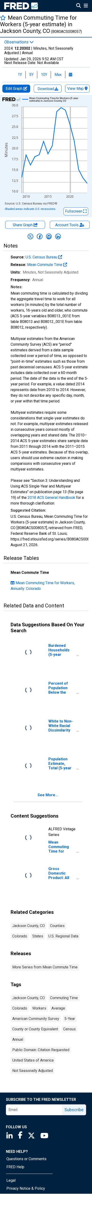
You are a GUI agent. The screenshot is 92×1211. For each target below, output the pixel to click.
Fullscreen (74, 211)
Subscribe (74, 1109)
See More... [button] (48, 795)
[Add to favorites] (3, 17)
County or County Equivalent (35, 1029)
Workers (39, 1008)
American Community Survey (35, 1018)
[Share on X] (30, 236)
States (37, 936)
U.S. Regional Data (63, 936)
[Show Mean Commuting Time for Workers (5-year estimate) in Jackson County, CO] (56, 99)
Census (69, 1029)
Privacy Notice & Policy (25, 1188)
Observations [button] (16, 42)
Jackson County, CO (28, 925)
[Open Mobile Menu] (86, 6)
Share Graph (23, 225)
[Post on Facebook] (39, 236)
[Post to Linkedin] (58, 236)
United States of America (33, 1060)
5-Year (69, 1018)
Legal (11, 1180)
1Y (20, 74)
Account (67, 225)
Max (58, 74)
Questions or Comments (26, 1159)
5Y (31, 74)
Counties (57, 925)
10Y (44, 74)
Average (58, 1008)
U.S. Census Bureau (41, 257)
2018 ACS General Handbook (51, 497)
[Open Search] (78, 6)
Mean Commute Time (45, 264)
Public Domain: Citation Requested (40, 1050)
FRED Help (15, 1167)
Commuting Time (64, 998)
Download (46, 89)
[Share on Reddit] (49, 236)
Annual (17, 1039)
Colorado (19, 936)
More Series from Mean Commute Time (45, 967)
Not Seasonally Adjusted (32, 1070)
